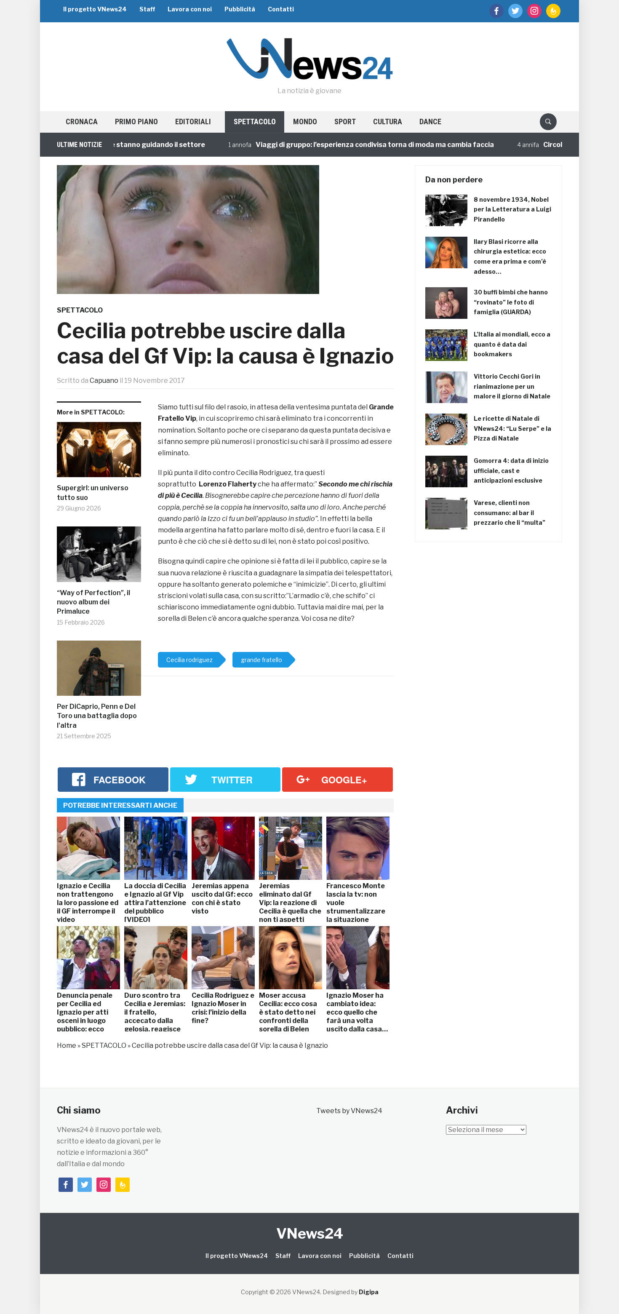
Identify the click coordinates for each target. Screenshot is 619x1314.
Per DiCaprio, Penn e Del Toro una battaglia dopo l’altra (97, 715)
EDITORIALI (193, 121)
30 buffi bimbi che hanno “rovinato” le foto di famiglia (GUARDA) (511, 302)
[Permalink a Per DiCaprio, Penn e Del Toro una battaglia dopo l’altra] (99, 671)
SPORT (345, 121)
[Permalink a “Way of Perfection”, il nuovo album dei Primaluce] (99, 557)
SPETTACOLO (255, 121)
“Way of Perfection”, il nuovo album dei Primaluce (93, 602)
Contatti (281, 9)
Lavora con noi (190, 9)
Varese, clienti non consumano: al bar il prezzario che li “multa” (509, 512)
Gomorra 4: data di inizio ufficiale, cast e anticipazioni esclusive (511, 470)
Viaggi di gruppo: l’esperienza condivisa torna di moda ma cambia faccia (335, 145)
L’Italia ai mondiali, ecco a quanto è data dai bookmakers (512, 344)
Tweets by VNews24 (349, 1111)
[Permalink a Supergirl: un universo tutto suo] (99, 453)
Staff (147, 9)
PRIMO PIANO (136, 121)
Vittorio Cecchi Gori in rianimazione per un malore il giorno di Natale (512, 386)
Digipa (369, 1291)
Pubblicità (239, 9)
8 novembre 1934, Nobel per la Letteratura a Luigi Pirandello (512, 209)
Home (66, 1046)
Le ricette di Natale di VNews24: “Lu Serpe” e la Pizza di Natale (512, 428)
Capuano (104, 381)
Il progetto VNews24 (95, 9)
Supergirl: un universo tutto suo (92, 492)
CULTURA (387, 121)
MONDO (305, 121)
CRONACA (82, 121)
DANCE (430, 121)
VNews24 (309, 1233)
